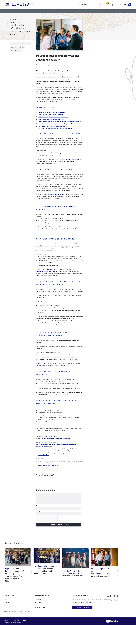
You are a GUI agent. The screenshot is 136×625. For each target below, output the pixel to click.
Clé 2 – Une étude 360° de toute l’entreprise (51, 115)
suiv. (88, 28)
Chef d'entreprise (16, 50)
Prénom (39, 506)
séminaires (92, 5)
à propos (67, 5)
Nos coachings (42, 363)
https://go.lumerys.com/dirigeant (48, 465)
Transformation (15, 44)
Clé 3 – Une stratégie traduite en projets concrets (53, 117)
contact (120, 5)
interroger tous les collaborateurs (58, 194)
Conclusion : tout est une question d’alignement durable (55, 128)
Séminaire (38, 603)
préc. (88, 22)
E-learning (38, 599)
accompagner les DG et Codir (71, 159)
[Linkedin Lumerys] (129, 4)
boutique (107, 5)
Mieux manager (26, 44)
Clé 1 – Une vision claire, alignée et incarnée (51, 112)
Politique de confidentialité (28, 611)
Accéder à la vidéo (43, 455)
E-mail (38, 511)
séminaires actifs (41, 271)
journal (114, 5)
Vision (6, 599)
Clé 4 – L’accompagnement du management (51, 119)
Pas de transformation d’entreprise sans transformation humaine (56, 444)
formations (100, 5)
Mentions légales (20, 611)
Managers (8, 606)
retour (14, 19)
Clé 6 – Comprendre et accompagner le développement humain (57, 124)
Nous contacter (40, 608)
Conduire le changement (17, 47)
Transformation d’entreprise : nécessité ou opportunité (53, 438)
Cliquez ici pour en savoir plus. (95, 11)
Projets (7, 603)
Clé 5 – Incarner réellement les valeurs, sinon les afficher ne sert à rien (60, 121)
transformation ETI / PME (79, 5)
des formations (51, 269)
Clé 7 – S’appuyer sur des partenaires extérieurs (53, 126)
